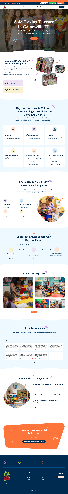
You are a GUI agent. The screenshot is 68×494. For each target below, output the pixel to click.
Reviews (34, 6)
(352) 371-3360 (7, 3)
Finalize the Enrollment (56, 253)
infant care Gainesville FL (24, 119)
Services (28, 479)
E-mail (14, 3)
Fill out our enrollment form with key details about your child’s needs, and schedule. (34, 257)
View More (34, 311)
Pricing (28, 481)
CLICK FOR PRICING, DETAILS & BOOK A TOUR (34, 441)
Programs (28, 6)
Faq (43, 479)
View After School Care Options (54, 164)
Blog (37, 6)
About (41, 6)
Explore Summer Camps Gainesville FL (33, 164)
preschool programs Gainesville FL (27, 120)
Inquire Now (61, 3)
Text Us (20, 3)
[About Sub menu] (42, 6)
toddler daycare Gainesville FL (35, 119)
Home (24, 6)
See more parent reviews (16, 335)
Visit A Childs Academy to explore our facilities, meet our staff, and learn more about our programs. (11, 257)
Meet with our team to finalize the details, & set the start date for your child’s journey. (56, 256)
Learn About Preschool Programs (13, 163)
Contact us (61, 6)
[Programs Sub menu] (30, 6)
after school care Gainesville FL (41, 120)
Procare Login (53, 3)
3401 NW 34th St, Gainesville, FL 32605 (54, 463)
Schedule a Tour (11, 253)
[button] (49, 384)
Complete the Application (34, 253)
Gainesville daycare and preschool (31, 335)
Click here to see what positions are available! (35, 0)
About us (28, 477)
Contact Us (25, 463)
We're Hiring (45, 3)
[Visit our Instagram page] (39, 3)
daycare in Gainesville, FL (23, 117)
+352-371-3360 (10, 463)
